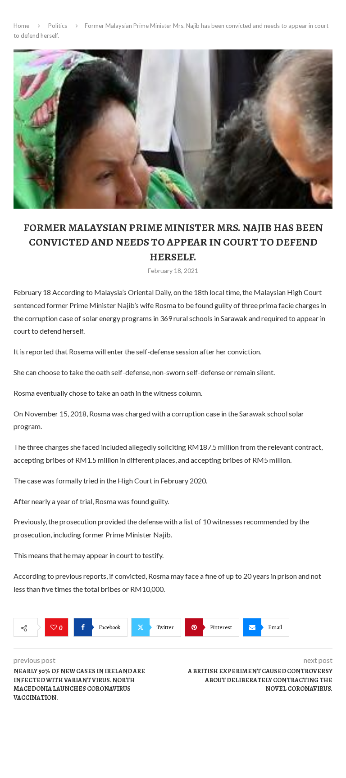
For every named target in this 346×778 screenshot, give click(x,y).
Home (21, 25)
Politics (57, 25)
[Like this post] (54, 627)
